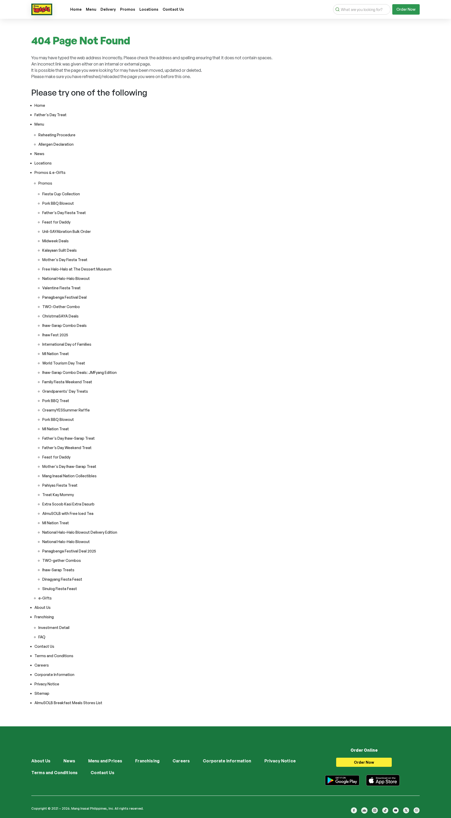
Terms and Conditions (53, 656)
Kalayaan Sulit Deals (59, 250)
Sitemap (41, 693)
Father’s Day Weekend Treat (67, 447)
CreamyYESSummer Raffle (66, 410)
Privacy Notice (46, 684)
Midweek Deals (55, 241)
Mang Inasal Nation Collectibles (69, 476)
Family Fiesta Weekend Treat (67, 382)
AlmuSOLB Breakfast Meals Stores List (68, 703)
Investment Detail (53, 627)
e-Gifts (45, 598)
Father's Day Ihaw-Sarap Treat (68, 438)
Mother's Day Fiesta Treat (64, 259)
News (39, 153)
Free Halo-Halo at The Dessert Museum (76, 269)
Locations (148, 9)
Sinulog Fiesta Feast (59, 588)
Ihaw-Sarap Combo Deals (64, 325)
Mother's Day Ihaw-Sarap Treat (69, 466)
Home (76, 9)
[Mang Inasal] (41, 8)
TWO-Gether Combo (61, 306)
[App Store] (383, 779)
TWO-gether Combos (61, 560)
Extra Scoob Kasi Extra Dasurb (68, 504)
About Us (42, 607)
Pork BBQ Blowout (58, 203)
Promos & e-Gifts (50, 172)
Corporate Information (54, 674)
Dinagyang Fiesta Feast (62, 579)
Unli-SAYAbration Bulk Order (66, 231)
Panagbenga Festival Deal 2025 (69, 551)
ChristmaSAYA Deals (60, 316)
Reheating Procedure (56, 135)
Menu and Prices (105, 760)
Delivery (108, 9)
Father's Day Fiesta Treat (64, 212)
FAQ (41, 637)
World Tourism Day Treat (63, 363)
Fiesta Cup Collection (61, 194)
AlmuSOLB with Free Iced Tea (67, 513)
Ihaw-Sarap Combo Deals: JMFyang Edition (79, 372)
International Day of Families (66, 344)
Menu (91, 9)
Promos (127, 9)
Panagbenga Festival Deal (64, 297)
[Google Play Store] (342, 779)
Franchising (44, 617)
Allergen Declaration (56, 144)
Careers (41, 665)
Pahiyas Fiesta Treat (60, 485)
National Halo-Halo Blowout (66, 278)
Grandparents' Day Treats (65, 391)
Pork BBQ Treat (55, 400)
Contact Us (173, 9)
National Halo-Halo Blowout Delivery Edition (79, 532)
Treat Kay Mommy (58, 494)
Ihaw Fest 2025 (55, 335)
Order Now (406, 9)
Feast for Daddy (56, 222)
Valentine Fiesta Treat (61, 288)
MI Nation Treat (55, 353)
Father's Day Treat (50, 115)
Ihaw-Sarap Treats (58, 570)
